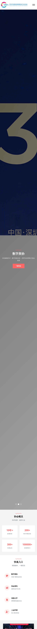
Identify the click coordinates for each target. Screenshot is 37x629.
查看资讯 (18, 265)
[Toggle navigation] (33, 4)
